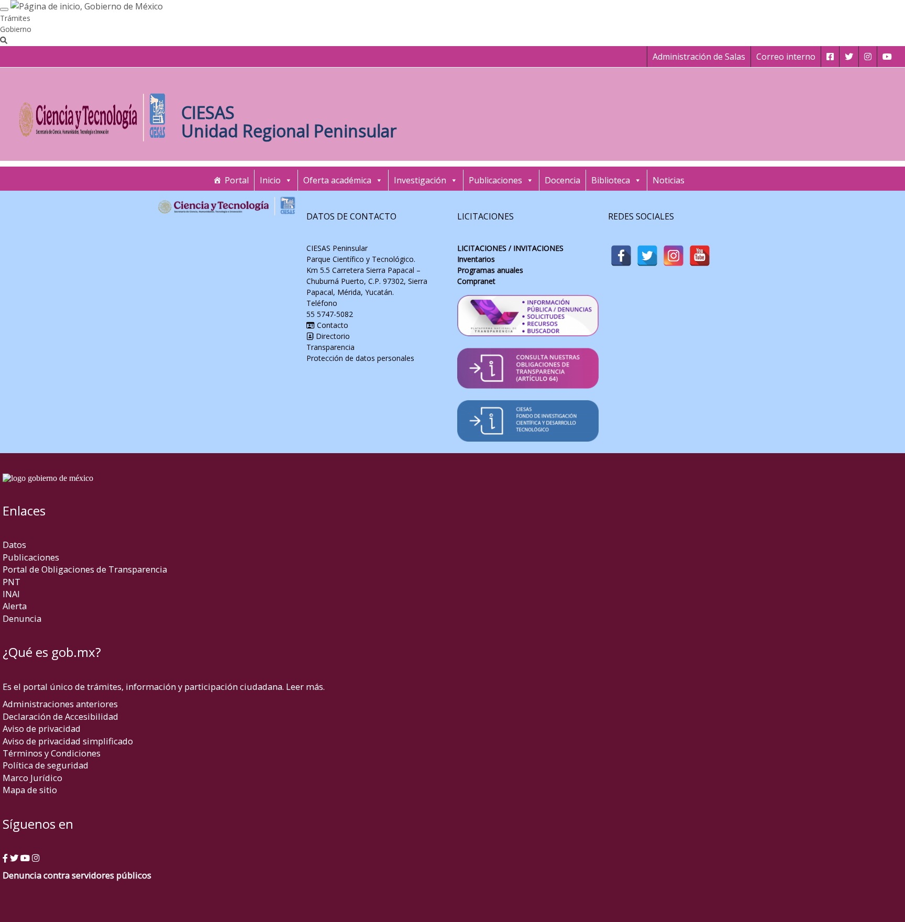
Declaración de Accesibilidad (60, 716)
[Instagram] (673, 255)
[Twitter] (647, 255)
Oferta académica (337, 180)
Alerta (15, 606)
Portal (237, 180)
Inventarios (476, 259)
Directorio (332, 336)
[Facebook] (621, 255)
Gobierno (15, 29)
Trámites (15, 18)
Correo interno (785, 56)
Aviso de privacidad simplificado (68, 741)
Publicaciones (495, 180)
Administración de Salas (699, 56)
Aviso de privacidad (42, 728)
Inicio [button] (270, 180)
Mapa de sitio (30, 790)
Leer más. (305, 686)
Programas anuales (490, 270)
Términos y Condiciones (52, 753)
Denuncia (22, 618)
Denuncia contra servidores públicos (77, 875)
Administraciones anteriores (60, 704)
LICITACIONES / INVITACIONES (510, 248)
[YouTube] (699, 255)
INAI (11, 594)
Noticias (669, 180)
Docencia (562, 180)
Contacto (331, 325)
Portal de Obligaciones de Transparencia (85, 569)
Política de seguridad (46, 765)
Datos (14, 545)
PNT (11, 582)
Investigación (420, 180)
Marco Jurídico (32, 778)
